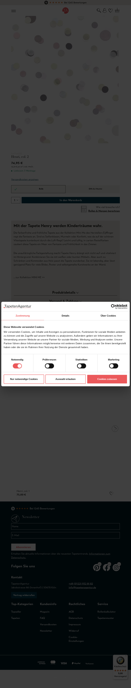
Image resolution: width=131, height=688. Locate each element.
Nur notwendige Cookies (24, 379)
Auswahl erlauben (65, 379)
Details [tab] (65, 315)
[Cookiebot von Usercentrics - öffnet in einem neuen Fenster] (113, 306)
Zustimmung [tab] (23, 315)
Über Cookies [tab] (108, 315)
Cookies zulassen (107, 379)
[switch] (49, 365)
